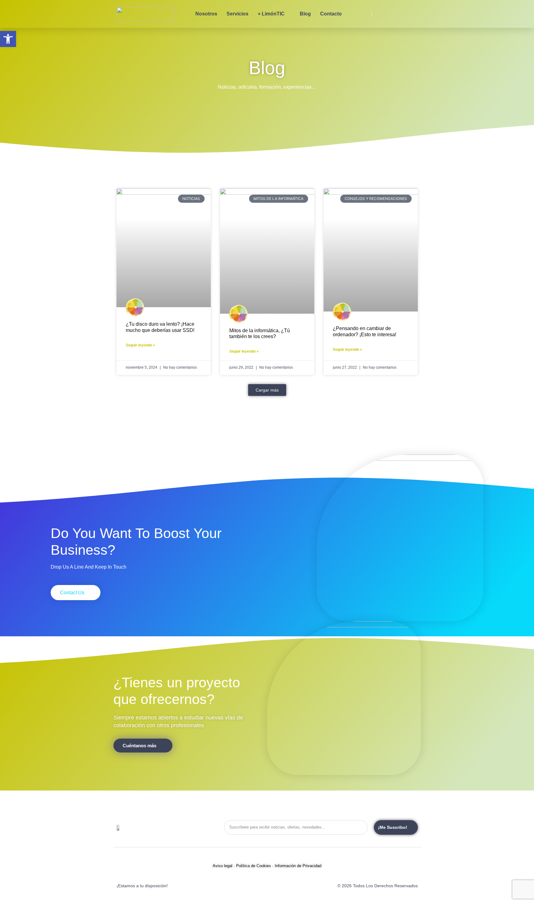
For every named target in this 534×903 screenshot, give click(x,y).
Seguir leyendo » (140, 345)
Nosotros (206, 13)
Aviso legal (222, 865)
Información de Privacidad (298, 865)
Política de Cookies (253, 865)
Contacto (331, 13)
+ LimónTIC (271, 13)
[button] (267, 390)
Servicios (237, 13)
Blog (305, 13)
